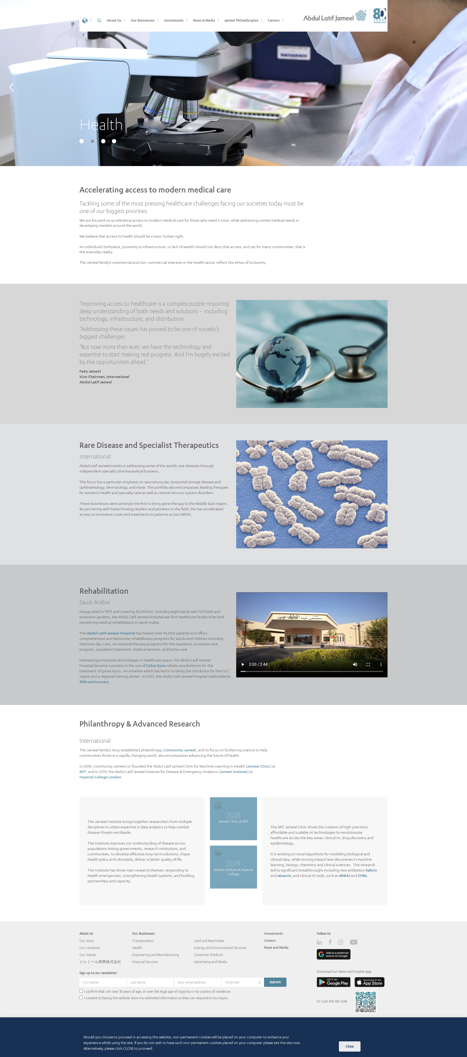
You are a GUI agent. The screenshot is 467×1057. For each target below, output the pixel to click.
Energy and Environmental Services (220, 948)
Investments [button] (174, 20)
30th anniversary (94, 681)
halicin (371, 870)
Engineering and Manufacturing (155, 955)
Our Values (87, 955)
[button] (86, 20)
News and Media (276, 947)
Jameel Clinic (258, 766)
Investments (273, 933)
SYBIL (362, 875)
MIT (82, 771)
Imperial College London (100, 777)
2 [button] (93, 141)
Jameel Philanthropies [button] (241, 20)
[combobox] (243, 982)
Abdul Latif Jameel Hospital (111, 633)
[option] (233, 83)
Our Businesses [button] (143, 20)
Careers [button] (274, 20)
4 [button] (114, 141)
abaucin (284, 875)
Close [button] (350, 1046)
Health (137, 948)
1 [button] (82, 141)
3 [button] (103, 141)
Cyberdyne (156, 665)
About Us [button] (114, 20)
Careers (270, 940)
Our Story (86, 941)
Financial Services (145, 962)
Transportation (143, 941)
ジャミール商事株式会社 (100, 962)
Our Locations (89, 948)
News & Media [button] (204, 20)
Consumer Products (208, 955)
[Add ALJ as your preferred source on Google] (334, 954)
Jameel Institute (233, 771)
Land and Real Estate (209, 941)
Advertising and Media (210, 962)
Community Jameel (180, 750)
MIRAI (344, 875)
